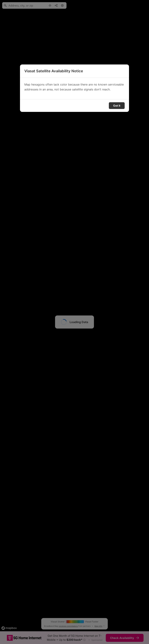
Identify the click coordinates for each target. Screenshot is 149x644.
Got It (116, 105)
